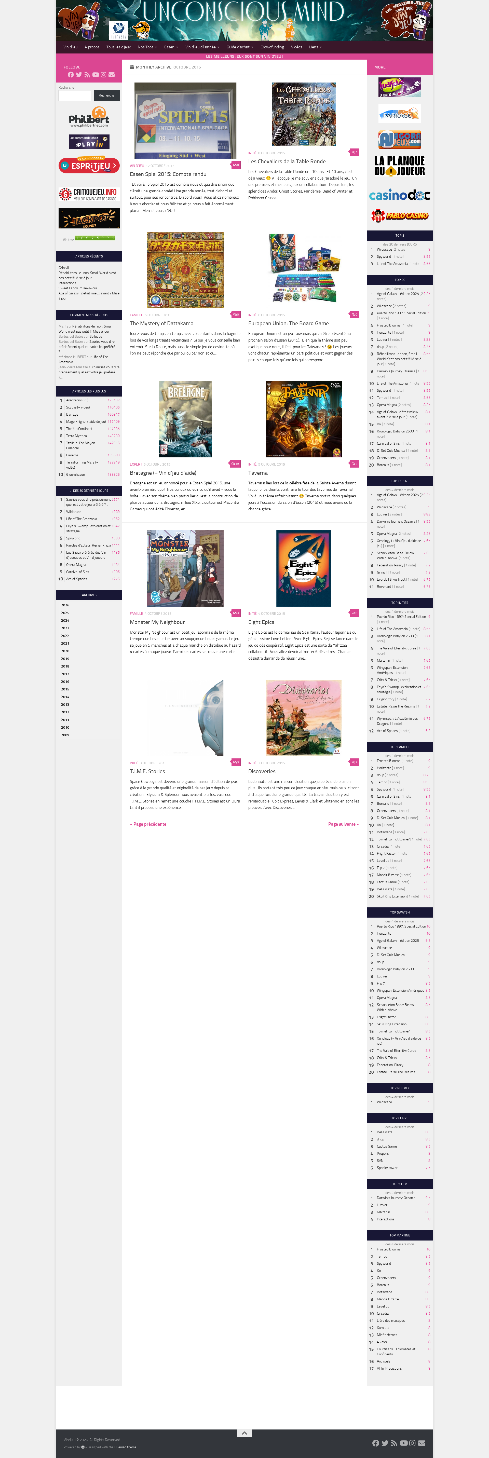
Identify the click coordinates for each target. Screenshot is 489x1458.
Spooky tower (387, 1168)
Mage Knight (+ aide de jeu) (86, 421)
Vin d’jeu (70, 47)
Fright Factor (386, 853)
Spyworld (73, 538)
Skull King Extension (391, 896)
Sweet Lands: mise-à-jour (78, 288)
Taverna (258, 473)
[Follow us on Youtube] (95, 75)
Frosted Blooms (389, 325)
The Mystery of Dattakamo (162, 323)
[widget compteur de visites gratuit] (95, 240)
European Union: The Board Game (288, 323)
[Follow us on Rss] (87, 75)
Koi (379, 424)
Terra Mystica (76, 436)
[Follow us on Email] (111, 75)
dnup (380, 347)
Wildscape (73, 512)
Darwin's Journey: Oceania (396, 371)
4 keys (382, 1342)
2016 (65, 681)
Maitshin (383, 660)
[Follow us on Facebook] (71, 75)
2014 (65, 697)
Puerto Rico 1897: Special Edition (401, 313)
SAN (380, 1161)
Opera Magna (76, 565)
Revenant (384, 586)
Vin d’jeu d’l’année (200, 47)
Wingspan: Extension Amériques (400, 990)
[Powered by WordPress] (83, 1447)
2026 (65, 605)
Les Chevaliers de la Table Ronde (287, 161)
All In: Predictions (389, 1368)
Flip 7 (381, 868)
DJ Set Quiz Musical (391, 450)
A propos (92, 47)
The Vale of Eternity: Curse (396, 648)
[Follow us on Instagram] (103, 75)
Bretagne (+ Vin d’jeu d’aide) (163, 473)
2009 (65, 735)
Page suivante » (343, 824)
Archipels (383, 1361)
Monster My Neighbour (157, 622)
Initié (252, 153)
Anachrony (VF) (77, 400)
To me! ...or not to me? (393, 839)
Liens (313, 47)
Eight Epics (261, 622)
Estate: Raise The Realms (396, 706)
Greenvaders (386, 458)
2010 (65, 727)
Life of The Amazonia (81, 519)
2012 (65, 712)
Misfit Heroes (387, 1335)
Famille (136, 315)
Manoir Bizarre (388, 875)
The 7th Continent (79, 429)
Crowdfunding (272, 47)
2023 (65, 628)
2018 (65, 666)
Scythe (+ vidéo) (78, 407)
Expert (136, 464)
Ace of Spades (76, 579)
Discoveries (262, 771)
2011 (65, 720)
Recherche (66, 87)
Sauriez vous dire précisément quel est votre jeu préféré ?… (87, 346)
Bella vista (384, 889)
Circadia (383, 846)
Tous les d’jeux (118, 47)
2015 (65, 689)
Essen (169, 47)
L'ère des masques (391, 1320)
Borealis (383, 465)
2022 (65, 636)
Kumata (383, 1328)
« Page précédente (148, 824)
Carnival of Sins (77, 572)
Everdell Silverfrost (391, 579)
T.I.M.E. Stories (147, 771)
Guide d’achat (238, 47)
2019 (65, 659)
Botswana (384, 832)
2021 (65, 643)
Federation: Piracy (390, 565)
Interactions (67, 283)
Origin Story (386, 699)
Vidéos (296, 47)
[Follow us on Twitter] (79, 75)
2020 (65, 651)
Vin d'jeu (137, 166)
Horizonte (384, 332)
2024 (65, 620)
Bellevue (95, 336)
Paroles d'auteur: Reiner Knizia (88, 545)
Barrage (72, 414)
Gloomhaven (75, 474)
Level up (383, 861)
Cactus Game (387, 882)
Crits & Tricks (387, 680)
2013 (65, 704)
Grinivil (64, 268)
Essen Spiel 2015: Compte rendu (168, 174)
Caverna (72, 455)
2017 (65, 674)
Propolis (383, 1153)
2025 (65, 613)
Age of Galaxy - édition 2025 (398, 294)
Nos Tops (145, 47)
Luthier (382, 339)
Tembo (382, 398)
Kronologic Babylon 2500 (395, 431)
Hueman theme (125, 1447)
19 (237, 464)
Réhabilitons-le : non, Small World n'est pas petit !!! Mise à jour (399, 359)
